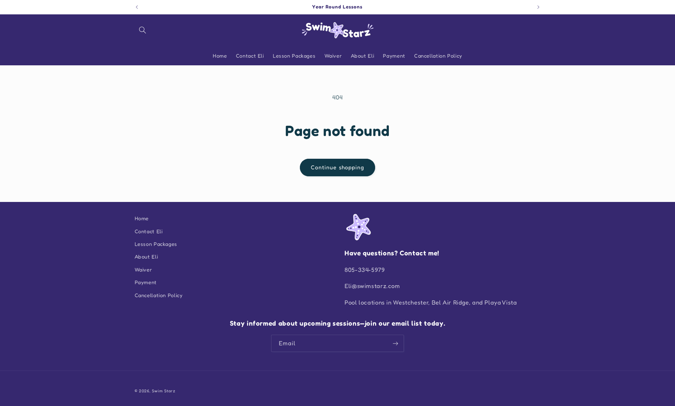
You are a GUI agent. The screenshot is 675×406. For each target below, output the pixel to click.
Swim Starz (163, 390)
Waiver (143, 270)
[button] (143, 30)
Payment (146, 282)
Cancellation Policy (159, 295)
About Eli (146, 257)
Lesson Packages (156, 244)
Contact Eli (149, 231)
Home (142, 218)
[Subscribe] (395, 343)
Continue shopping (337, 167)
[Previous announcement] (136, 7)
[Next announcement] (538, 7)
